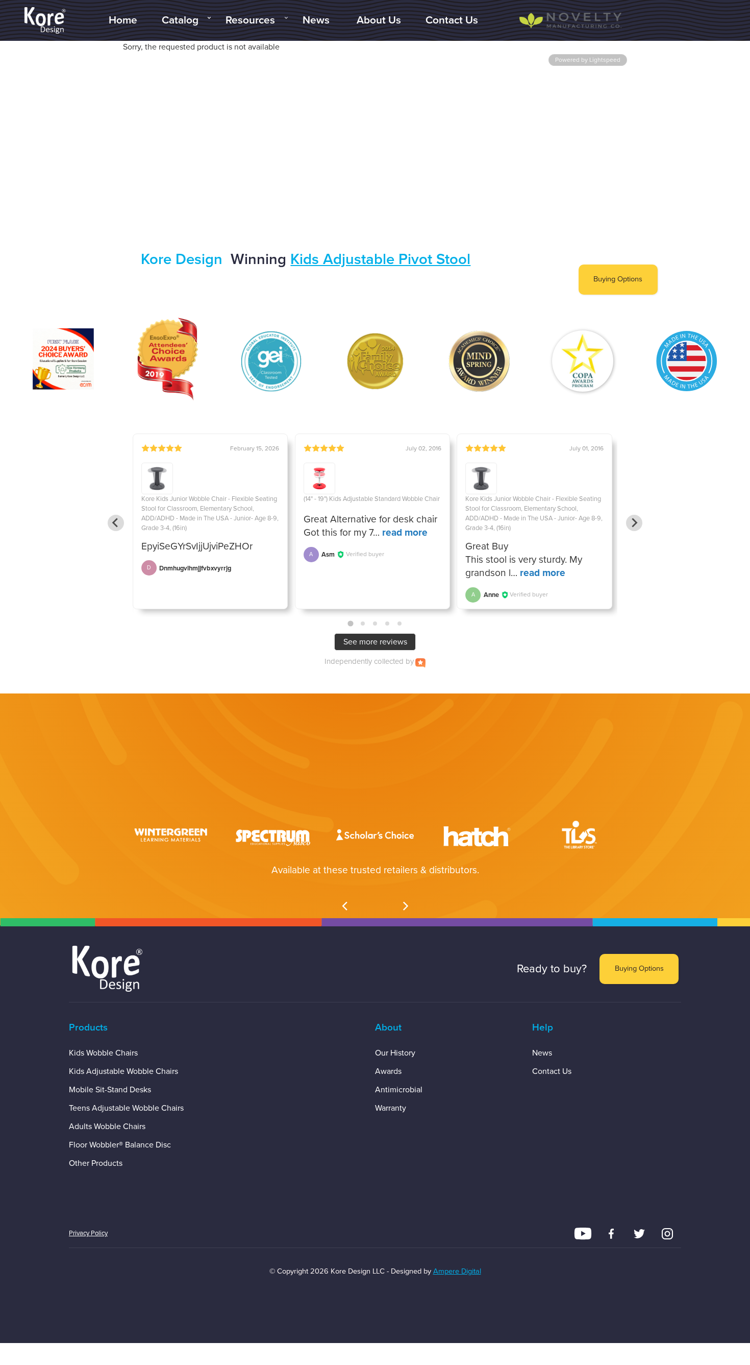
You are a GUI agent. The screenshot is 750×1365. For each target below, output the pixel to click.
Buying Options (617, 279)
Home (123, 20)
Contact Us (452, 20)
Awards (388, 1071)
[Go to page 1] (350, 624)
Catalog (180, 20)
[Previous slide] (116, 523)
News (316, 20)
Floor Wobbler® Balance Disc (120, 1145)
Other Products (95, 1163)
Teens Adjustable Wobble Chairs (126, 1108)
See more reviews (375, 642)
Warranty (390, 1108)
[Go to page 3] (375, 623)
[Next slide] (634, 523)
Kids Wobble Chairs (103, 1053)
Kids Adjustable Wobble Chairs (123, 1071)
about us (379, 20)
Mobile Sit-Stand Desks (110, 1090)
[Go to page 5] (399, 623)
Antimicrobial (398, 1090)
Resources (250, 20)
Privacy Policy (88, 1233)
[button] (344, 903)
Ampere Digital (457, 1271)
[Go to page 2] (363, 623)
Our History (395, 1053)
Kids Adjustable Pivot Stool (380, 259)
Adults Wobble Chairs (107, 1126)
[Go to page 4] (387, 623)
